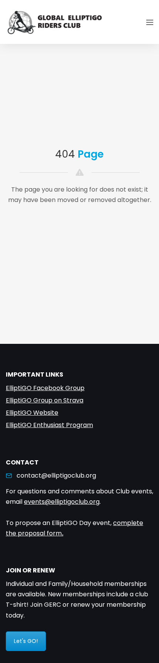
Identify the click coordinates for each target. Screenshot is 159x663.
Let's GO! (26, 641)
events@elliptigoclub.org (62, 501)
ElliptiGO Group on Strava (44, 400)
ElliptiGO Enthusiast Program (49, 425)
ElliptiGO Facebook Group (45, 388)
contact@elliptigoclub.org (56, 475)
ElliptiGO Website (32, 412)
